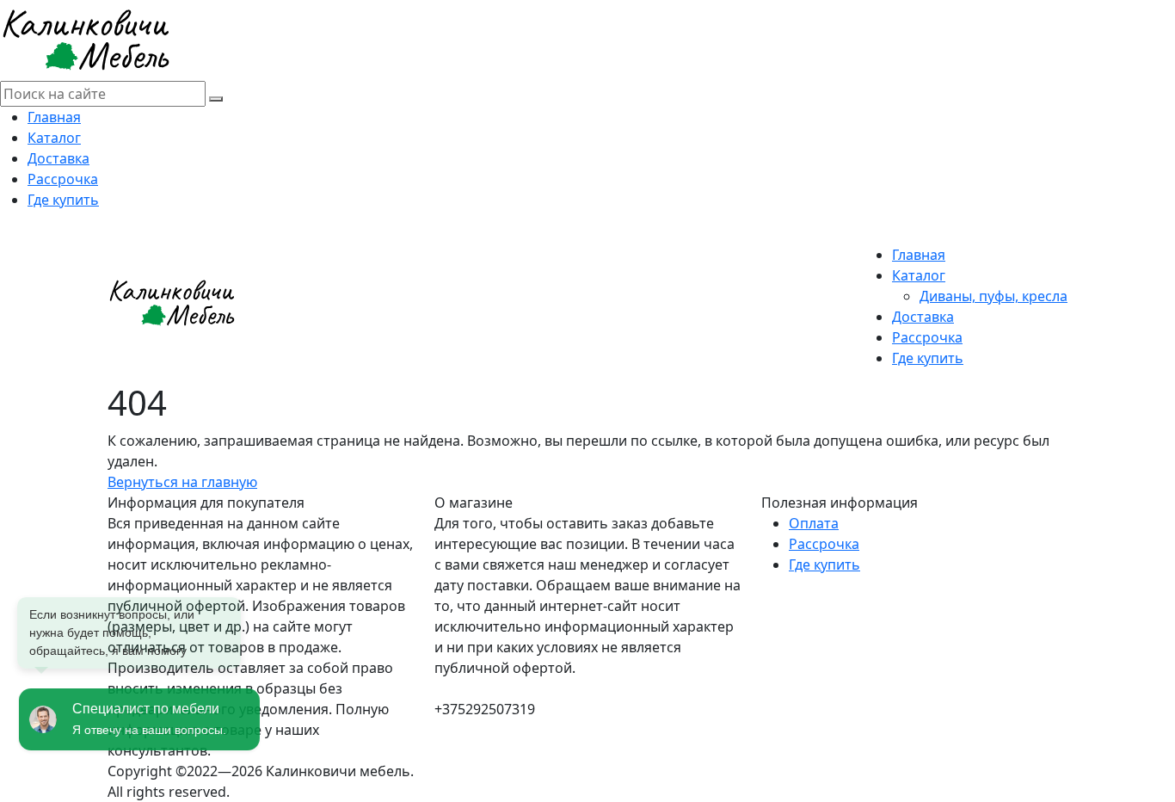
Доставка (58, 158)
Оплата (814, 523)
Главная (54, 117)
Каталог (54, 137)
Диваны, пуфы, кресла (993, 296)
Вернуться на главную (182, 481)
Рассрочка (63, 179)
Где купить (63, 199)
